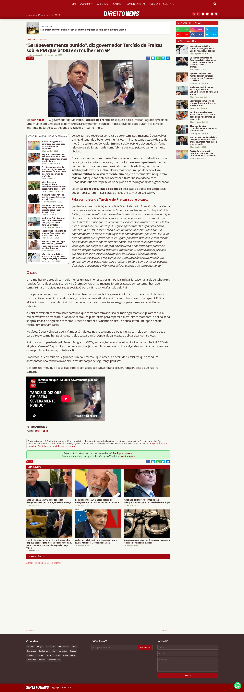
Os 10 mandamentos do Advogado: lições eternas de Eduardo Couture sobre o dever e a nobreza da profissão (54, 171)
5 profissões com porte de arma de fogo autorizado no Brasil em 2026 (54, 233)
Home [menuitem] (73, 3)
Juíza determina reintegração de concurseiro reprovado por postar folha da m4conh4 (54, 185)
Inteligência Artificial (47, 651)
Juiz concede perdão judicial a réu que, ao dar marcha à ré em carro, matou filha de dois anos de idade (203, 140)
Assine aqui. (128, 456)
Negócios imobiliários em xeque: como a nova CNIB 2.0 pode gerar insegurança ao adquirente (54, 157)
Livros (57, 655)
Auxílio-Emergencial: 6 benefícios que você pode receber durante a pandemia (53, 145)
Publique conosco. (123, 453)
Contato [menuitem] (168, 3)
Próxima (165, 630)
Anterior (31, 630)
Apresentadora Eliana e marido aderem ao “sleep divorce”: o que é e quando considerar (202, 77)
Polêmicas (50, 646)
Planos (42, 660)
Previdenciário (54, 660)
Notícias (44, 39)
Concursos (31, 651)
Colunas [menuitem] (85, 3)
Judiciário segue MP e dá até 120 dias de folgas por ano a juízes (54, 197)
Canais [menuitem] (117, 3)
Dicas (74, 646)
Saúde (48, 655)
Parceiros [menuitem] (102, 3)
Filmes (40, 655)
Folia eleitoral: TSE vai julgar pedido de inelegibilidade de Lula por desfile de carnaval (97, 501)
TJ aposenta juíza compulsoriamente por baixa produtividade (203, 128)
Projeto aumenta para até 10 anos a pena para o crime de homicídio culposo (147, 541)
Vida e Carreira (69, 655)
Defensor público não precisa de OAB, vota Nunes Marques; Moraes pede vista (96, 541)
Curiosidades (63, 646)
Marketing (63, 651)
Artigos (40, 646)
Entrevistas (31, 660)
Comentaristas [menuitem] (136, 3)
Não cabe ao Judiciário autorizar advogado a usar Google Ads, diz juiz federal (54, 256)
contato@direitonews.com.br (62, 446)
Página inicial (32, 39)
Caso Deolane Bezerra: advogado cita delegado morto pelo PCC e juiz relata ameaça (48, 501)
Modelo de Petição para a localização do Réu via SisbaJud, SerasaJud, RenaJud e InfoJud (53, 221)
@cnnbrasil (38, 120)
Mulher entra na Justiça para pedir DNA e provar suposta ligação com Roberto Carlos (53, 208)
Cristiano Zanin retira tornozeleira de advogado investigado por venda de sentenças (147, 501)
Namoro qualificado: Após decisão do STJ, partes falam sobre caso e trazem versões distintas (54, 244)
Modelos (30, 655)
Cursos (73, 651)
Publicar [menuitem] (154, 3)
